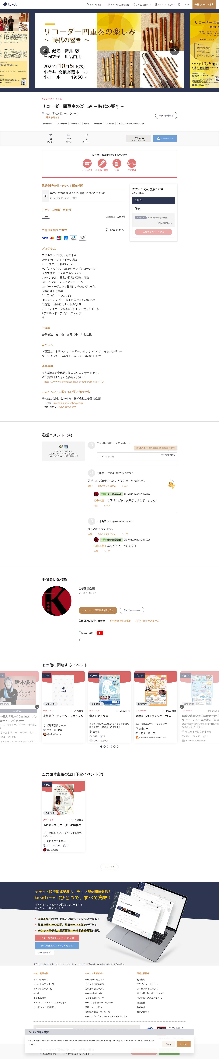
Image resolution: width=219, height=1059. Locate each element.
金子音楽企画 (87, 588)
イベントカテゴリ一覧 (44, 984)
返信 (90, 486)
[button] (101, 746)
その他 (58, 99)
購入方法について (117, 230)
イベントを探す (41, 979)
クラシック (47, 99)
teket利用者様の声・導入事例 (99, 1002)
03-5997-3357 (67, 407)
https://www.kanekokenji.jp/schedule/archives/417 (74, 381)
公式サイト (86, 634)
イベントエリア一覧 (43, 988)
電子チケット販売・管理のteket (46, 964)
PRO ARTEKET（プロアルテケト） (50, 1002)
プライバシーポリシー (147, 984)
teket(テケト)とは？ (94, 979)
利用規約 (141, 979)
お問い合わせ (143, 1011)
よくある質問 (40, 998)
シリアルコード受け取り (45, 1007)
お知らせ (141, 1007)
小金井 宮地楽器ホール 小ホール (79, 1054)
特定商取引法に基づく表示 (149, 998)
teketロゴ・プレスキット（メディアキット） (106, 1016)
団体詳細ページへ (132, 610)
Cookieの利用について (147, 988)
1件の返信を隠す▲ (107, 486)
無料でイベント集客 (204, 4)
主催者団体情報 (166, 115)
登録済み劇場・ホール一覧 (97, 1011)
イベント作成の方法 (94, 984)
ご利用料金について (94, 988)
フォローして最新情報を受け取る (98, 610)
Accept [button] (183, 1044)
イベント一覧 (68, 964)
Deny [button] (168, 1044)
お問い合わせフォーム (147, 620)
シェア (125, 486)
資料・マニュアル (93, 1007)
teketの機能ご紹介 (94, 993)
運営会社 (141, 1002)
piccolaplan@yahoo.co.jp (68, 402)
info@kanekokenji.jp (120, 620)
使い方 (37, 993)
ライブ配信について (94, 998)
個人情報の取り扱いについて (150, 993)
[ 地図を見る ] (52, 117)
